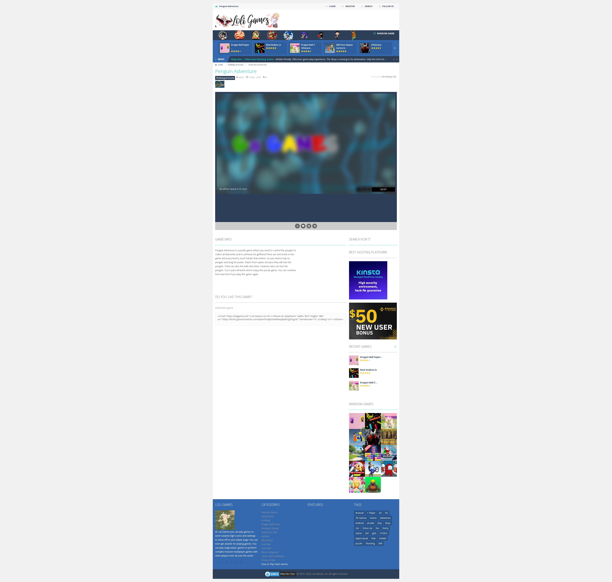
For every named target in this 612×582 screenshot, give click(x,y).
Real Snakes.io (273, 44)
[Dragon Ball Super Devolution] (354, 360)
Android (360, 523)
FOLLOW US (388, 6)
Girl (367, 533)
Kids (373, 538)
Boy (380, 523)
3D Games (361, 517)
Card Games (267, 516)
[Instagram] (231, 562)
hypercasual (362, 538)
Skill (380, 543)
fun (377, 528)
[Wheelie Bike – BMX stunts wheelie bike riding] (373, 468)
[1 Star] (372, 77)
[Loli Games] (247, 19)
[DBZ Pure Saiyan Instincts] (357, 436)
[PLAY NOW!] (224, 47)
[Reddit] (227, 562)
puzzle (359, 543)
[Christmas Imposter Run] (389, 468)
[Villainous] (373, 436)
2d (380, 512)
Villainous (376, 44)
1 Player (371, 512)
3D (386, 512)
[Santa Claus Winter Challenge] (389, 452)
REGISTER (350, 6)
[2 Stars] (374, 77)
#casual (360, 512)
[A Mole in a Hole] (373, 484)
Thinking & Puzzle (236, 65)
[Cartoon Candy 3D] (357, 484)
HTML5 (383, 533)
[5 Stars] (380, 77)
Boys (387, 523)
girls (374, 533)
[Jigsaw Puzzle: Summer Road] (357, 452)
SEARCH (368, 6)
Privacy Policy (268, 560)
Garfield (265, 536)
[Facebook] (217, 562)
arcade (370, 523)
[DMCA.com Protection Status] (280, 573)
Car (357, 528)
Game (359, 533)
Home (220, 65)
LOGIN (332, 6)
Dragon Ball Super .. (371, 357)
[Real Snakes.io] (354, 372)
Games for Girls (269, 532)
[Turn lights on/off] (297, 226)
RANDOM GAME (385, 33)
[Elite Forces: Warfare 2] (389, 436)
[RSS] (246, 562)
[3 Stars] (376, 77)
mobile (382, 538)
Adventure (385, 517)
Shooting (370, 543)
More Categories (270, 552)
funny (385, 528)
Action (373, 517)
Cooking (265, 520)
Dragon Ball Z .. (368, 382)
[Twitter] (222, 562)
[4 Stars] (378, 77)
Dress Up (367, 528)
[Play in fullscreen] (308, 226)
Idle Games (267, 540)
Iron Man (266, 544)
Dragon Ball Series (270, 524)
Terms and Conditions (272, 556)
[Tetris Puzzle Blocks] (373, 452)
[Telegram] (241, 562)
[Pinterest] (236, 562)
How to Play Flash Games (274, 564)
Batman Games (269, 512)
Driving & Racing (269, 528)
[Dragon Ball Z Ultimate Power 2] (354, 385)
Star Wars (266, 548)
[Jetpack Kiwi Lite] (357, 468)
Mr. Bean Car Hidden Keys (245, 59)
